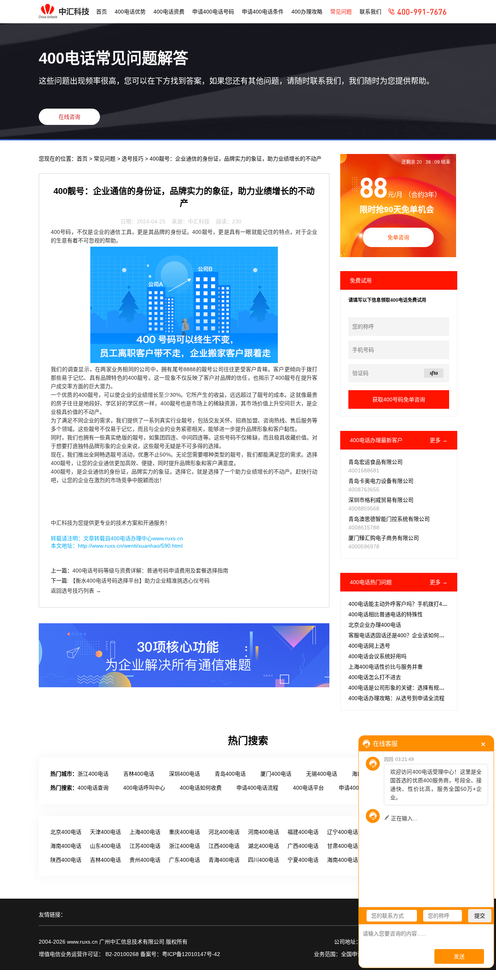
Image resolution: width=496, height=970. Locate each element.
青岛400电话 (230, 774)
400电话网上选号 (369, 646)
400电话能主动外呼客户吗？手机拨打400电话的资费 (411, 604)
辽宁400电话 (342, 832)
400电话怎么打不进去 (374, 677)
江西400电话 (223, 846)
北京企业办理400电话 (374, 625)
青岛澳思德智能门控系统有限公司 (389, 519)
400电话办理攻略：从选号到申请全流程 (396, 698)
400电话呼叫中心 (144, 788)
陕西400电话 (65, 860)
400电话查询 (93, 788)
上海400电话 (144, 832)
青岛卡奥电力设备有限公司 (380, 481)
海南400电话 (65, 846)
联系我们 (370, 12)
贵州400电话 (144, 860)
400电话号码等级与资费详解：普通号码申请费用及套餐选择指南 (150, 570)
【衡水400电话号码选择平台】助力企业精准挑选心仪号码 (140, 581)
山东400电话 (105, 846)
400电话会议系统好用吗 (377, 656)
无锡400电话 (321, 774)
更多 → (439, 440)
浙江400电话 (93, 774)
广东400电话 (184, 860)
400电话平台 (308, 788)
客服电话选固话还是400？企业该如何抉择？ (401, 635)
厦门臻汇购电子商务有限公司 (383, 538)
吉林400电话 (138, 774)
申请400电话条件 (263, 12)
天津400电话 (105, 832)
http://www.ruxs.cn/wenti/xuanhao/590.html (130, 546)
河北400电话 (223, 832)
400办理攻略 (306, 12)
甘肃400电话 (342, 846)
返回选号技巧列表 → (76, 591)
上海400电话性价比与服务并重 (385, 667)
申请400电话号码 (213, 12)
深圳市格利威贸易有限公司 (380, 500)
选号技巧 (133, 159)
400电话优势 (130, 12)
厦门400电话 (275, 774)
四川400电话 (263, 860)
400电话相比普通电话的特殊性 (385, 614)
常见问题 (341, 12)
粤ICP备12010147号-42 (191, 954)
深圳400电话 (184, 774)
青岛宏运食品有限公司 (375, 462)
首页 (101, 12)
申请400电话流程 (257, 788)
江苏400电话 (144, 846)
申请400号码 (354, 788)
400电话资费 (168, 12)
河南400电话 (263, 832)
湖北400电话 (263, 846)
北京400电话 (65, 832)
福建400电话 (303, 832)
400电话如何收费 (201, 788)
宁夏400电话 (303, 860)
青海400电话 (223, 860)
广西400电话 (303, 846)
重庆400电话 (184, 832)
